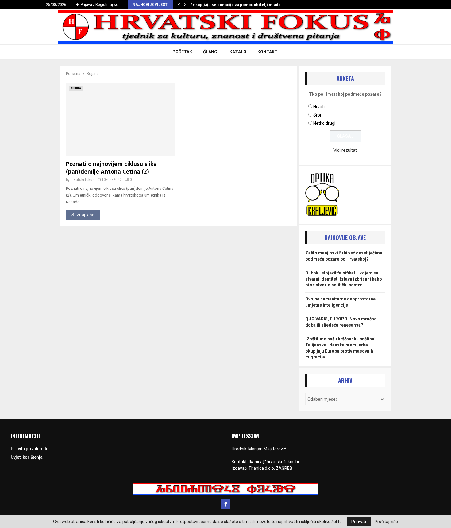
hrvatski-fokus (82, 180)
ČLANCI (210, 51)
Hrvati (319, 106)
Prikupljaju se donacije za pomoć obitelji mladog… (238, 4)
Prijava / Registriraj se (99, 4)
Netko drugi (324, 123)
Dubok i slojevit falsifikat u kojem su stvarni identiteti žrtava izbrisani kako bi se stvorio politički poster (343, 278)
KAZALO (237, 51)
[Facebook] (225, 504)
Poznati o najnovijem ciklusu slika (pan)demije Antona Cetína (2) (111, 168)
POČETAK (182, 51)
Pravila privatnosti (29, 448)
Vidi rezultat (345, 150)
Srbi (317, 115)
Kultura (76, 88)
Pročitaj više (386, 521)
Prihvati (358, 521)
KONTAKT (267, 51)
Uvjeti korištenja (27, 457)
